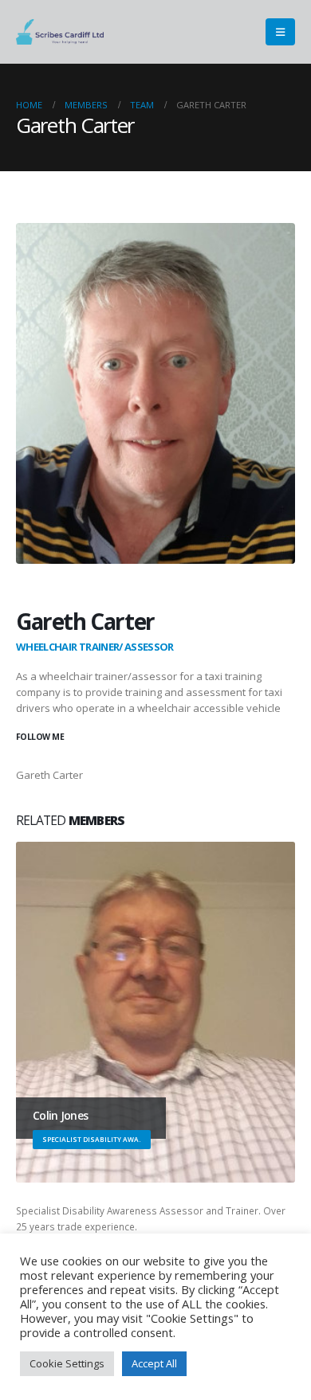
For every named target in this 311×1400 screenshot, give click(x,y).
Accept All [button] (154, 1363)
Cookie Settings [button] (67, 1363)
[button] (280, 31)
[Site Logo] (60, 32)
